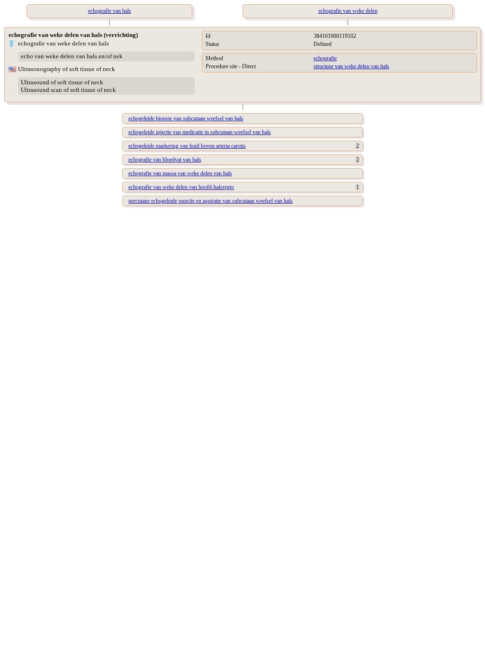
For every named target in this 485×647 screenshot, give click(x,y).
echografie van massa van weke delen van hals (180, 173)
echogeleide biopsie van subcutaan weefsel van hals (185, 118)
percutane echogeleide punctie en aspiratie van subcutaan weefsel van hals (210, 201)
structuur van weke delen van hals (351, 66)
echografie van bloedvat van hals (164, 159)
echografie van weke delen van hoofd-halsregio (181, 187)
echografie (325, 58)
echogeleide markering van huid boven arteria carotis (187, 146)
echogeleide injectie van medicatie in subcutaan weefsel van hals (199, 132)
